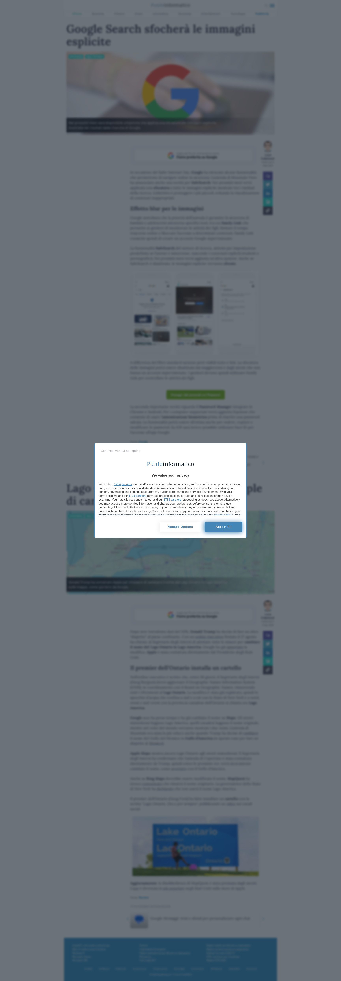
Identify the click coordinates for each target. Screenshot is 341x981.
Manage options (180, 526)
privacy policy (222, 515)
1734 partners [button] (123, 484)
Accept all (224, 526)
